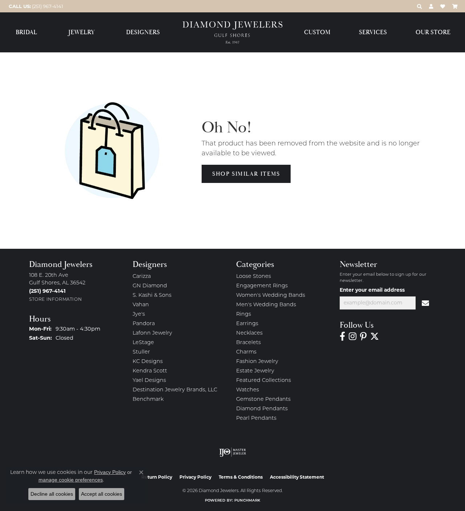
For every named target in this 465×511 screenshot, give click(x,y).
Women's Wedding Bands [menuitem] (270, 295)
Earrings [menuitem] (247, 324)
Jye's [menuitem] (139, 314)
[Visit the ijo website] (232, 452)
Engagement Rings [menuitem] (262, 286)
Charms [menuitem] (246, 352)
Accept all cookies (101, 494)
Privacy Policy (195, 477)
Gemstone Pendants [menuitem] (263, 399)
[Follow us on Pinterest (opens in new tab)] (363, 336)
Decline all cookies (52, 494)
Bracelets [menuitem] (248, 343)
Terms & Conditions (241, 477)
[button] (419, 6)
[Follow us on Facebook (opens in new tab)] (342, 336)
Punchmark (247, 501)
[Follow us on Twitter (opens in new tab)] (374, 336)
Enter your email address (372, 290)
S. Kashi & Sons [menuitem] (152, 295)
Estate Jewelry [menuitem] (255, 371)
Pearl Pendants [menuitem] (256, 418)
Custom (317, 32)
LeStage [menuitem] (143, 343)
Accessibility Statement (297, 477)
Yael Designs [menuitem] (149, 380)
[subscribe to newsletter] (426, 303)
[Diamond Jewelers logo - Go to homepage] (232, 32)
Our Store (433, 32)
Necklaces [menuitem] (249, 333)
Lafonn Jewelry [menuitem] (152, 333)
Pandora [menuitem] (144, 324)
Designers (143, 32)
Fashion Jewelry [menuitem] (257, 361)
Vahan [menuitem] (141, 305)
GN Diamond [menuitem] (150, 286)
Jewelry (81, 32)
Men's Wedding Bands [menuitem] (266, 305)
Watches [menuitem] (247, 390)
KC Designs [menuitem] (148, 361)
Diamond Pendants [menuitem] (262, 409)
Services (373, 32)
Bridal (26, 32)
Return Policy (156, 477)
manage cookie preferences (71, 480)
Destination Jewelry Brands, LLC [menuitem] (175, 390)
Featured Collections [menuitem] (263, 380)
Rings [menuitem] (243, 314)
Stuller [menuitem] (141, 352)
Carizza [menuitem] (142, 276)
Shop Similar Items (246, 173)
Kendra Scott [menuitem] (150, 371)
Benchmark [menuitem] (148, 399)
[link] (35, 6)
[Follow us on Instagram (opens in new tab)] (352, 336)
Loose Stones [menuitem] (253, 276)
